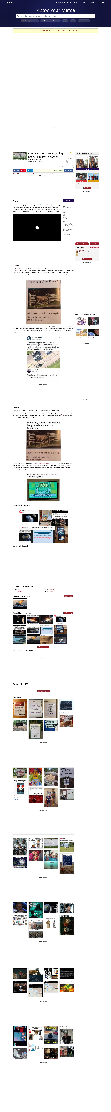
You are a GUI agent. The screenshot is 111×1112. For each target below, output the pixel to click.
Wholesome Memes (92, 337)
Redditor (16, 270)
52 (68, 163)
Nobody (47, 412)
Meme (68, 200)
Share (17, 170)
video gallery (46, 173)
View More (87, 187)
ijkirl (19, 589)
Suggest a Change (82, 243)
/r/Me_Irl (32, 412)
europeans (68, 234)
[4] (65, 466)
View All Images (43, 647)
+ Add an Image (68, 613)
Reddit (64, 215)
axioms (64, 229)
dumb (67, 224)
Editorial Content (84, 21)
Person (81, 181)
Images (65, 21)
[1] (19, 269)
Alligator (51, 591)
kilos (64, 225)
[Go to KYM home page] (10, 3)
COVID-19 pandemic (43, 463)
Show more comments (43, 691)
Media (75, 2)
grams (66, 225)
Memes (73, 21)
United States (66, 218)
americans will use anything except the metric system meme (68, 227)
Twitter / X (90, 183)
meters (70, 224)
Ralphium (20, 591)
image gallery (32, 173)
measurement (66, 233)
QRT (59, 326)
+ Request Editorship (94, 247)
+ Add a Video (68, 596)
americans (65, 223)
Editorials (83, 2)
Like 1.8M (69, 170)
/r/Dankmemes (42, 467)
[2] (42, 325)
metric (69, 223)
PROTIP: (15, 173)
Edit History (94, 243)
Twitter (31, 326)
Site (93, 181)
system (64, 224)
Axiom (64, 207)
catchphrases (69, 229)
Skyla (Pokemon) (91, 325)
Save (23, 170)
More (92, 2)
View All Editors (87, 258)
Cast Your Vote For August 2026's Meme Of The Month (55, 31)
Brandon (40, 161)
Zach (40, 159)
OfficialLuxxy (52, 589)
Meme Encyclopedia (62, 2)
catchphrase (49, 204)
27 (68, 161)
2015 (64, 212)
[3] (61, 414)
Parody (64, 208)
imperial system (66, 230)
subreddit (71, 268)
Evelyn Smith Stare (80, 171)
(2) (85, 247)
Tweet (30, 170)
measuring (65, 231)
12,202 (70, 158)
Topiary (77, 183)
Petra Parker (79, 325)
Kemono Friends (79, 337)
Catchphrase (69, 207)
